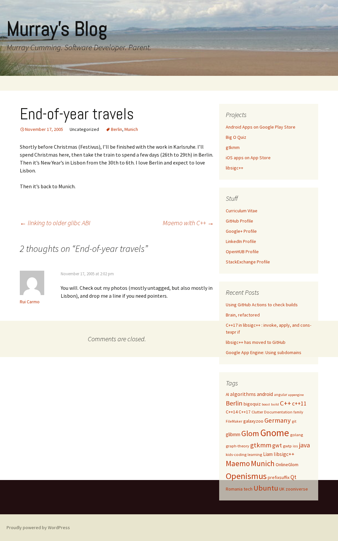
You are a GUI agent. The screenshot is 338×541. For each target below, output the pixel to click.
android (265, 394)
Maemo (238, 463)
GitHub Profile (239, 221)
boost (266, 404)
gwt (277, 445)
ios (295, 445)
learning (255, 454)
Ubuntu (266, 488)
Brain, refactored (243, 315)
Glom (250, 433)
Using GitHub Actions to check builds (262, 305)
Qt (293, 477)
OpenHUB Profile (242, 252)
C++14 (232, 412)
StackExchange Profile (248, 262)
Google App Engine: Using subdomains (263, 352)
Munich (131, 129)
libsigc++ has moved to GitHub (256, 342)
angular (280, 394)
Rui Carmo (30, 302)
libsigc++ (234, 168)
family (298, 411)
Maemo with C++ (188, 223)
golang (296, 434)
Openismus (246, 475)
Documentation (278, 411)
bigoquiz (252, 404)
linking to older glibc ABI (55, 223)
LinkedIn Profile (241, 241)
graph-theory (237, 445)
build (275, 404)
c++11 (299, 403)
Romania (234, 489)
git (294, 421)
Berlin (116, 129)
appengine (296, 395)
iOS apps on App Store (248, 158)
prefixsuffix (278, 477)
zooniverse (297, 489)
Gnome (274, 433)
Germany (277, 420)
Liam (268, 454)
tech (248, 489)
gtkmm (233, 147)
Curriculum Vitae (241, 211)
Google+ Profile (241, 231)
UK (282, 489)
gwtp (287, 445)
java (304, 445)
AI (227, 394)
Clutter (257, 411)
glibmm (233, 434)
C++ (285, 403)
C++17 (245, 412)
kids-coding (236, 454)
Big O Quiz (236, 137)
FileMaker (234, 421)
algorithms (243, 394)
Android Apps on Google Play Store (260, 127)
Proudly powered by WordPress (38, 527)
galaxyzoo (253, 421)
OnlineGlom (287, 464)
